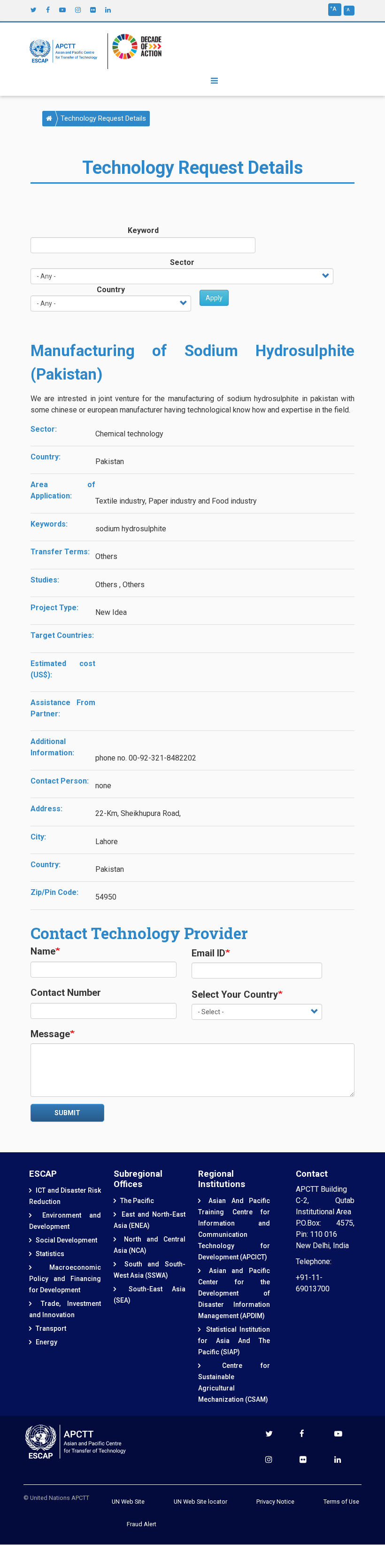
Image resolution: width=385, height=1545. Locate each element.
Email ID (208, 953)
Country (111, 289)
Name (43, 951)
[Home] (65, 51)
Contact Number (66, 992)
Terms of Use (341, 1501)
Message (50, 1034)
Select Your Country (235, 994)
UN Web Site (128, 1501)
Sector (182, 262)
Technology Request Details (103, 119)
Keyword (143, 230)
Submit (67, 1113)
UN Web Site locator (200, 1501)
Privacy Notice (275, 1501)
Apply (214, 298)
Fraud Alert (141, 1524)
